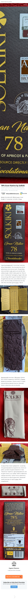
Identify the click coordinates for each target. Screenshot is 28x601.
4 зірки (16, 479)
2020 (16, 190)
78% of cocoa (16, 197)
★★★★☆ (11, 187)
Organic (2, 189)
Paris (20, 199)
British (2, 197)
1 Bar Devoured (11, 190)
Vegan (6, 189)
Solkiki (22, 187)
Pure (9, 189)
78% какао (17, 377)
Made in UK (16, 187)
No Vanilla (17, 189)
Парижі (23, 379)
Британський (4, 377)
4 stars (17, 282)
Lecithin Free (22, 189)
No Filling (12, 189)
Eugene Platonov (14, 568)
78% (20, 187)
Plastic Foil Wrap (4, 190)
